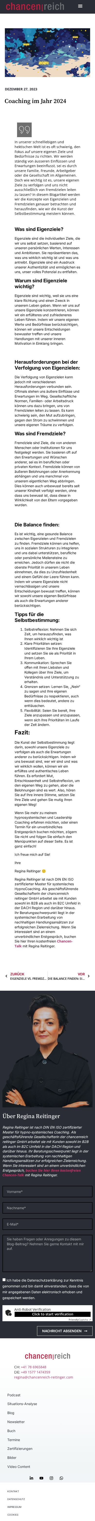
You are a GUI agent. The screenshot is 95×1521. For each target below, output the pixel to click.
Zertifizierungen (19, 1448)
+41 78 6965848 (33, 1367)
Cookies (12, 1514)
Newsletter (16, 1422)
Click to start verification (52, 1314)
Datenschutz (16, 1499)
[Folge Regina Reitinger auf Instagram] (52, 1478)
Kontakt (13, 1491)
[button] (80, 6)
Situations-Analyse (22, 1404)
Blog (10, 1413)
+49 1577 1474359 (35, 1372)
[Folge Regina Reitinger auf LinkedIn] (32, 1478)
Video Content (18, 1466)
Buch (11, 1431)
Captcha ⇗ (80, 1319)
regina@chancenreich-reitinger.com (43, 1377)
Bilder (11, 1457)
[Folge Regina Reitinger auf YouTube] (42, 1478)
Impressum (14, 1506)
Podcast (13, 1395)
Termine (13, 1440)
